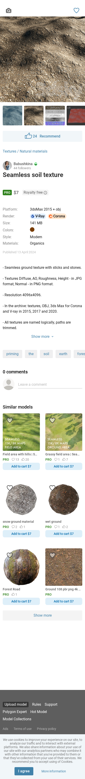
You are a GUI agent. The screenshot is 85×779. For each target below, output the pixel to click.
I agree (24, 771)
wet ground (53, 521)
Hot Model (38, 712)
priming (12, 354)
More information (53, 771)
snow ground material (18, 521)
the (31, 354)
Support (51, 704)
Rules (36, 704)
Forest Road (11, 589)
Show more (43, 615)
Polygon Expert (15, 712)
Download (56, 397)
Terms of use (23, 729)
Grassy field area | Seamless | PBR (63, 454)
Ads (5, 729)
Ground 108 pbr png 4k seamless (63, 589)
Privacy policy (46, 729)
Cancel (27, 397)
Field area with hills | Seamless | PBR (20, 454)
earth (63, 354)
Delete (58, 397)
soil (46, 354)
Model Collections (17, 719)
